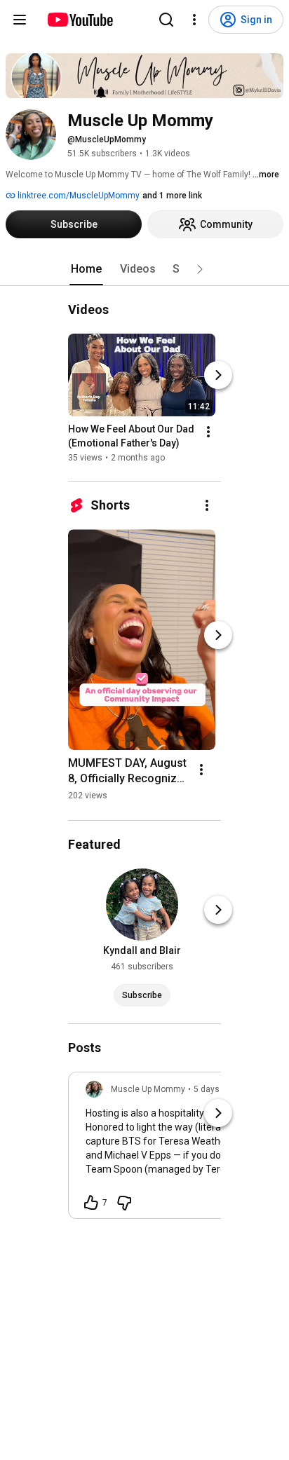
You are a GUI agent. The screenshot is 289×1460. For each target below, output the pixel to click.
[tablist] (144, 269)
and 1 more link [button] (172, 195)
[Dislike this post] (124, 1203)
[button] (200, 269)
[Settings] (194, 19)
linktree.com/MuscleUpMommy (77, 195)
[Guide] (19, 19)
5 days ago (215, 1089)
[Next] (218, 375)
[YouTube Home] (79, 19)
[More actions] (208, 432)
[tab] (86, 269)
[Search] (166, 19)
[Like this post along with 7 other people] (91, 1203)
